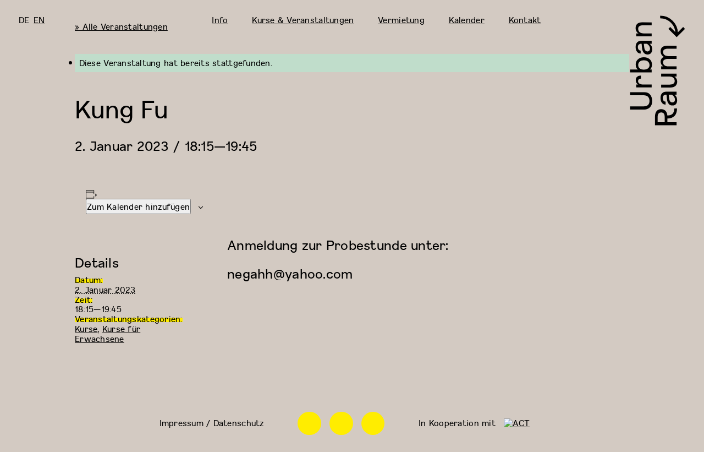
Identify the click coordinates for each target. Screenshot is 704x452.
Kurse (86, 328)
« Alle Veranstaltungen (121, 26)
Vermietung (401, 19)
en (39, 19)
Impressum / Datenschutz (212, 422)
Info (220, 19)
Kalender (467, 19)
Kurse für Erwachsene (107, 333)
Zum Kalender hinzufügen (138, 206)
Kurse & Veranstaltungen (303, 19)
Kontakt (525, 19)
